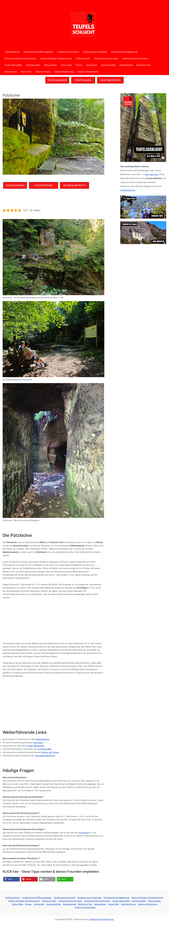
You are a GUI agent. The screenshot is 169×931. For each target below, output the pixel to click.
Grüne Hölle (66, 65)
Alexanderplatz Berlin (45, 755)
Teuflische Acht (83, 58)
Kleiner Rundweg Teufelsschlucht (20, 58)
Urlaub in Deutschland (88, 71)
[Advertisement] (51, 199)
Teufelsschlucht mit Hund (106, 58)
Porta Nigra (83, 832)
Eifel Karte (38, 742)
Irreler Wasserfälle (13, 65)
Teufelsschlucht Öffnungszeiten (38, 52)
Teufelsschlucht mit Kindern (135, 58)
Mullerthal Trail (144, 65)
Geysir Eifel (26, 71)
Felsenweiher (50, 65)
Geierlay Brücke (43, 71)
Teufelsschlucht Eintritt (68, 52)
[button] (11, 879)
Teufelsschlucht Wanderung (124, 52)
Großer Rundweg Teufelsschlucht (56, 58)
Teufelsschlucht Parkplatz (95, 52)
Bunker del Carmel (50, 752)
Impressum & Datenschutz (101, 919)
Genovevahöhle (108, 65)
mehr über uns (151, 174)
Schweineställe (33, 65)
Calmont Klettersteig (64, 71)
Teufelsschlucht (12, 52)
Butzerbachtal (126, 65)
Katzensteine (11, 71)
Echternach (91, 65)
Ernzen (79, 65)
